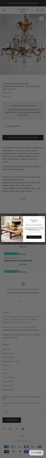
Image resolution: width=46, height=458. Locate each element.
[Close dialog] (43, 217)
